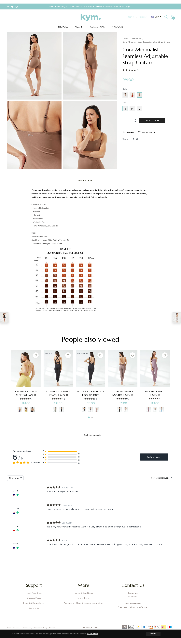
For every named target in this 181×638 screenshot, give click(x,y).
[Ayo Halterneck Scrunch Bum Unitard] (4, 317)
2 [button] (92, 417)
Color (125, 89)
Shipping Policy (34, 598)
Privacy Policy (83, 598)
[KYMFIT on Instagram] (17, 6)
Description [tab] (85, 180)
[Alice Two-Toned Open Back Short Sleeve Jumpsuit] (177, 317)
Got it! (153, 634)
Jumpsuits (136, 38)
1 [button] (89, 417)
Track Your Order (34, 593)
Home (125, 38)
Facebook (133, 596)
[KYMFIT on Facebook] (8, 6)
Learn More (92, 633)
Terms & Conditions (83, 593)
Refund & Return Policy (34, 603)
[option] (26, 384)
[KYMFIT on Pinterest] (12, 6)
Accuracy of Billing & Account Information (83, 603)
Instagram (133, 593)
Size (124, 102)
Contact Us (34, 608)
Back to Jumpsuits (92, 435)
